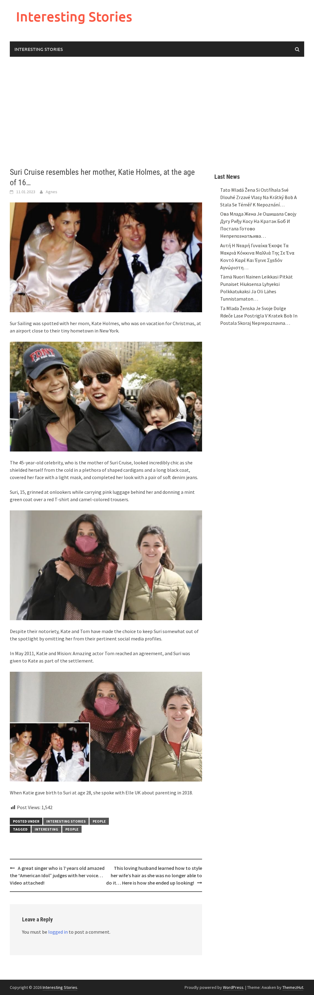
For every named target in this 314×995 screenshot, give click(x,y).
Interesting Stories (74, 16)
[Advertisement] (157, 112)
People (99, 821)
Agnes (51, 191)
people (71, 829)
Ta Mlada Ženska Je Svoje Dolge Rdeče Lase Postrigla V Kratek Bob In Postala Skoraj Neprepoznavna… (258, 315)
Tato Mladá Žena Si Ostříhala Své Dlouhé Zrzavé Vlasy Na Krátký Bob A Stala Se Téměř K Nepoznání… (258, 197)
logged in (58, 932)
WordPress (233, 987)
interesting (46, 829)
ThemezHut (292, 987)
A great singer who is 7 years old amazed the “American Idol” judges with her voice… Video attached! (57, 875)
